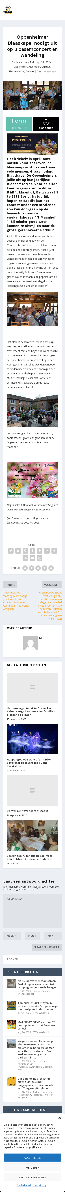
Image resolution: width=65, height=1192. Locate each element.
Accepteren (32, 1157)
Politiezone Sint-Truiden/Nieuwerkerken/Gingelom (35, 1065)
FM (32, 62)
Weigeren (32, 1167)
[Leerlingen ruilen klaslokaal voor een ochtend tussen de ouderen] (32, 835)
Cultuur (46, 66)
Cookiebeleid (24, 1185)
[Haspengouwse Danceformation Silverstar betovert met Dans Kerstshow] (32, 739)
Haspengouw (16, 71)
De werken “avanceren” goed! (27, 811)
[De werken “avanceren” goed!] (32, 790)
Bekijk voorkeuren (33, 1177)
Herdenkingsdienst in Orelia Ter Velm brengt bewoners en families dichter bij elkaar (31, 711)
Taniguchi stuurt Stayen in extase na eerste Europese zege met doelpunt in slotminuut (38, 1006)
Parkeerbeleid (40, 1061)
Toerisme (37, 1094)
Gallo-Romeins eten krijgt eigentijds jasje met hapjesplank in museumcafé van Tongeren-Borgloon (35, 1083)
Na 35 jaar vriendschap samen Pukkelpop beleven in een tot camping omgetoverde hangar (37, 984)
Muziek (30, 71)
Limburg (37, 991)
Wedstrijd (44, 1012)
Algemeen (34, 66)
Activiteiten (20, 66)
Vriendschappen (26, 993)
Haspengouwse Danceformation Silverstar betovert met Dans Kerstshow (29, 763)
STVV (35, 1012)
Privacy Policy (39, 1185)
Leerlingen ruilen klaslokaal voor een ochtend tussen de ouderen (30, 857)
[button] (59, 1118)
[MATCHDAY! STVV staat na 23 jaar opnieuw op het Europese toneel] (11, 1024)
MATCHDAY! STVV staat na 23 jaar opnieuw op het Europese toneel (36, 1025)
